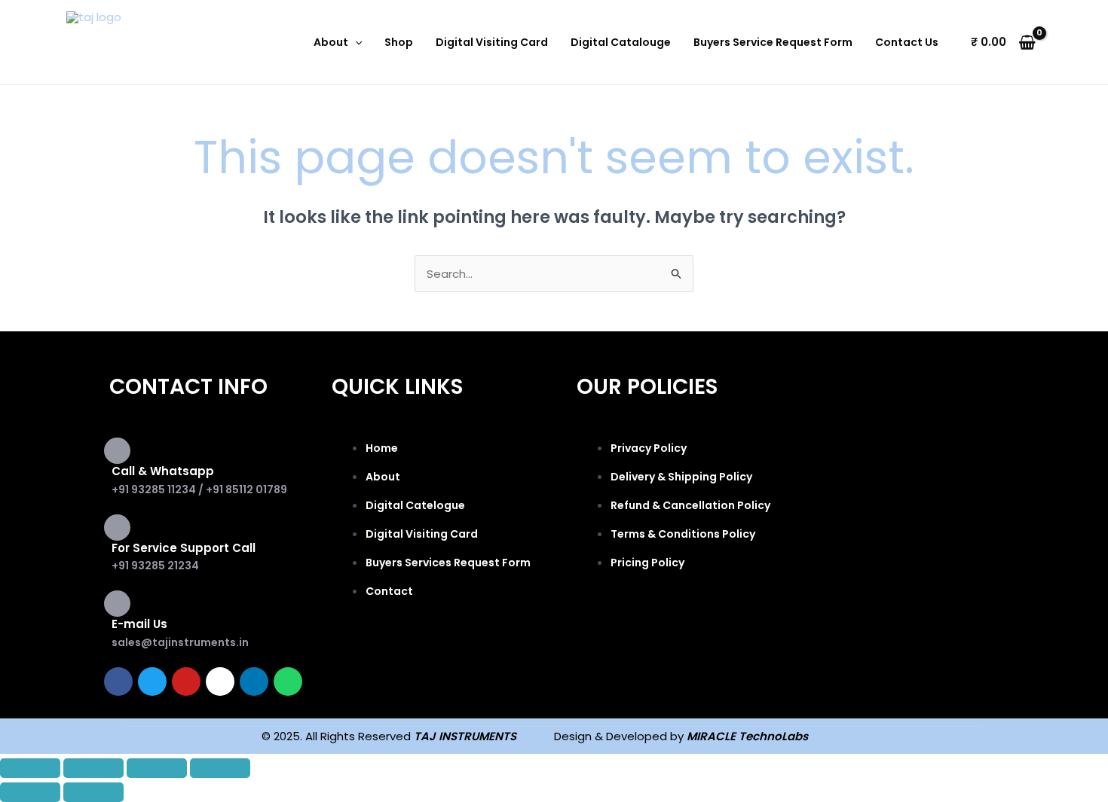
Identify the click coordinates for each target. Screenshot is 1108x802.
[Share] (157, 768)
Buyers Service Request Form (772, 42)
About (331, 42)
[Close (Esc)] (220, 768)
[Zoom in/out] (30, 768)
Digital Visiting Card (492, 42)
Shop (398, 42)
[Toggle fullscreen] (93, 768)
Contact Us (906, 42)
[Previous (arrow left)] (30, 792)
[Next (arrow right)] (93, 792)
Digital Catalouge (621, 42)
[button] (355, 42)
